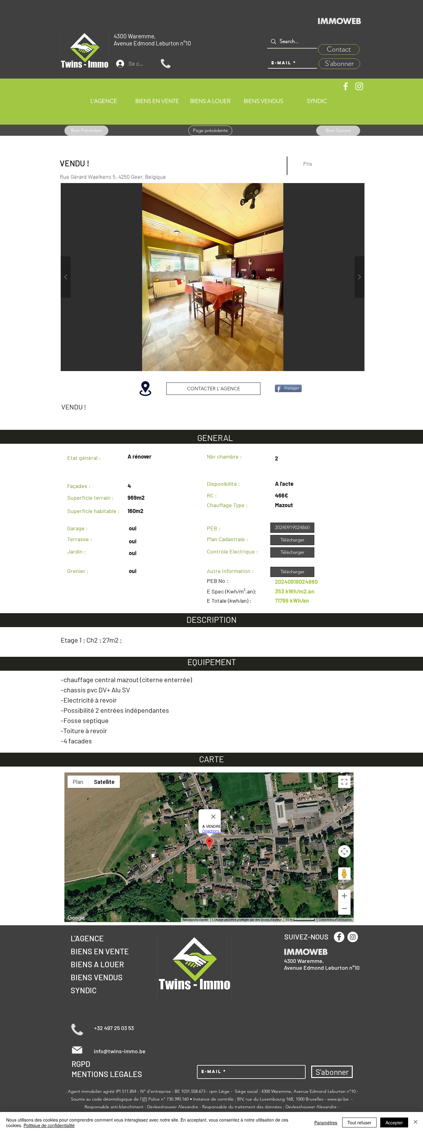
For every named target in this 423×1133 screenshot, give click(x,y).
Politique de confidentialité (49, 1125)
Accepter (394, 1122)
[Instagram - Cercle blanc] (352, 937)
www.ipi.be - (340, 1099)
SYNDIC (84, 990)
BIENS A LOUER (97, 964)
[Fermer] (415, 1122)
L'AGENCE (87, 938)
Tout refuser (359, 1122)
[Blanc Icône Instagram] (359, 86)
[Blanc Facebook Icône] (345, 86)
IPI (144, 1099)
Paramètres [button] (325, 1122)
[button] (212, 277)
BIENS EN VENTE (100, 951)
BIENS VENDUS (97, 977)
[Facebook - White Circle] (339, 937)
